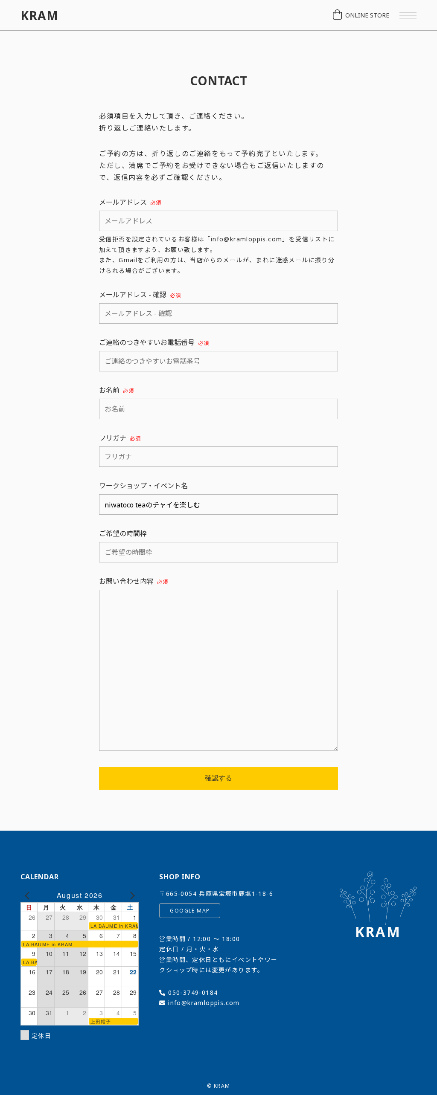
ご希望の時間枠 (123, 533)
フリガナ (120, 438)
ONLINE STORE (367, 15)
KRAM (39, 15)
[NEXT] (130, 895)
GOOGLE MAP (190, 910)
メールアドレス (130, 202)
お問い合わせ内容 (133, 581)
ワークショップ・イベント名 (143, 485)
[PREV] (28, 895)
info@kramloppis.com (204, 1003)
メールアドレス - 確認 (140, 294)
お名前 (116, 390)
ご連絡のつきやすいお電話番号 (154, 342)
